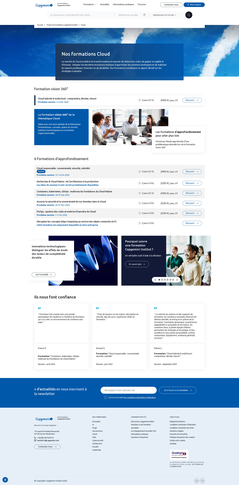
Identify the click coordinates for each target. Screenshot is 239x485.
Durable (95, 447)
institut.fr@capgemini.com (48, 440)
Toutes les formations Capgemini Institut (62, 25)
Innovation (96, 422)
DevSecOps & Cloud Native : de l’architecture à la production (67, 181)
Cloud (94, 434)
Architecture (97, 444)
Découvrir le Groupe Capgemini (45, 425)
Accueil (40, 25)
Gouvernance (97, 431)
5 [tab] (170, 279)
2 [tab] (162, 279)
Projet (94, 428)
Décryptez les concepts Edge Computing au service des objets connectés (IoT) (77, 221)
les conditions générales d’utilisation (140, 397)
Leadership (96, 450)
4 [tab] (167, 279)
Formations (88, 4)
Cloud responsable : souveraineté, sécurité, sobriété (63, 168)
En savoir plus (135, 264)
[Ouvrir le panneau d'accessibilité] (5, 480)
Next (177, 280)
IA (93, 425)
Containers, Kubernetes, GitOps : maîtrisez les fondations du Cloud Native (74, 191)
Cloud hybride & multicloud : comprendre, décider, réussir (67, 98)
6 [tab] (173, 279)
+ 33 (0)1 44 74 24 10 (45, 438)
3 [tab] (165, 279)
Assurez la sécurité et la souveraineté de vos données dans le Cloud (71, 201)
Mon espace (195, 4)
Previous (155, 280)
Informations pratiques (123, 4)
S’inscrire (142, 4)
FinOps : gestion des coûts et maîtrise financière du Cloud (66, 211)
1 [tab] (159, 279)
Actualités (104, 4)
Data (94, 437)
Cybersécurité (97, 440)
